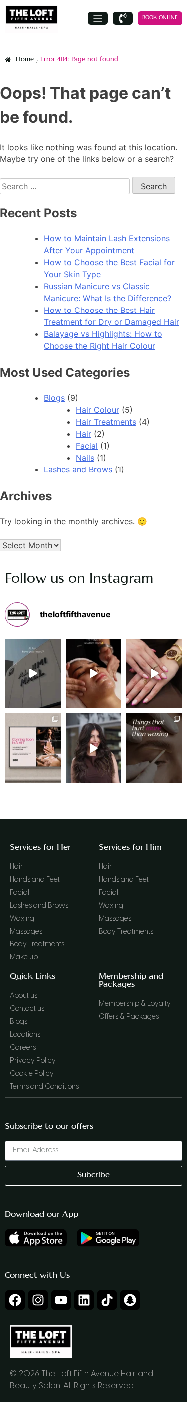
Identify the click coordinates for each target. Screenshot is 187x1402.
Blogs (54, 398)
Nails (85, 458)
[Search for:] (66, 186)
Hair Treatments (106, 422)
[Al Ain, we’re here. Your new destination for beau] (33, 674)
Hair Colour (97, 410)
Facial (87, 446)
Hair (83, 434)
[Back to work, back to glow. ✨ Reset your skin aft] (94, 674)
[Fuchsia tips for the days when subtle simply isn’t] (154, 674)
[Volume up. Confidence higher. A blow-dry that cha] (94, 748)
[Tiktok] (107, 1300)
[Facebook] (15, 1300)
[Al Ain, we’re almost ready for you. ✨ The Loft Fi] (33, 748)
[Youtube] (61, 1300)
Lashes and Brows (78, 469)
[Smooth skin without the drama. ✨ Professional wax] (154, 748)
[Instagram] (38, 1300)
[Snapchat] (130, 1300)
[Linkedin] (84, 1300)
